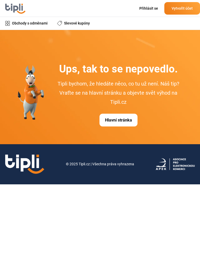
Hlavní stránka (118, 120)
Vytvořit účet (182, 8)
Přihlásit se (148, 8)
